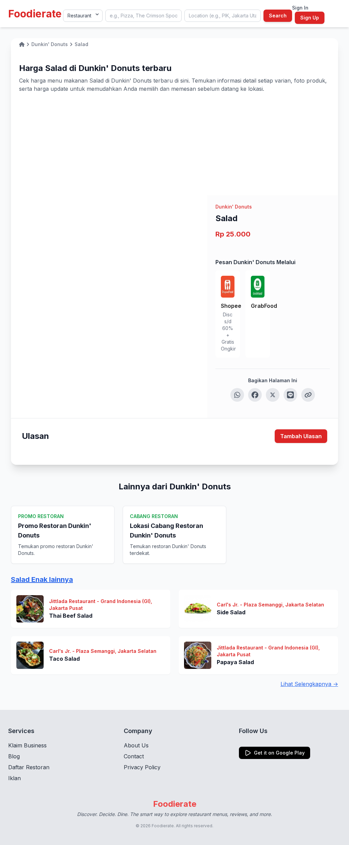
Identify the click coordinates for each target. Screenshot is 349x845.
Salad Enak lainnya (42, 579)
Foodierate (35, 14)
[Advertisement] (174, 144)
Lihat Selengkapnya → (309, 684)
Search (278, 15)
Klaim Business (27, 745)
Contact (134, 756)
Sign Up (309, 17)
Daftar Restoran (28, 767)
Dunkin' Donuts (233, 207)
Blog (14, 756)
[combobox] (143, 16)
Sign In (300, 8)
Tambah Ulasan (301, 436)
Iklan (14, 778)
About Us (136, 745)
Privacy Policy (142, 767)
